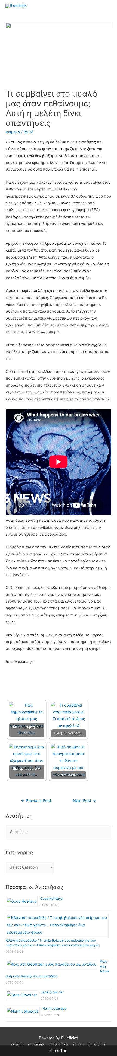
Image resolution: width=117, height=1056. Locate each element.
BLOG (78, 1045)
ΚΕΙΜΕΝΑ (36, 1045)
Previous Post (36, 800)
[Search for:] (58, 831)
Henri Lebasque (54, 1008)
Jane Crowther (52, 992)
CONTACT (97, 1045)
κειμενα (13, 132)
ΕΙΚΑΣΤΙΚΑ (58, 1045)
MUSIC (17, 1045)
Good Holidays (51, 898)
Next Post (84, 800)
